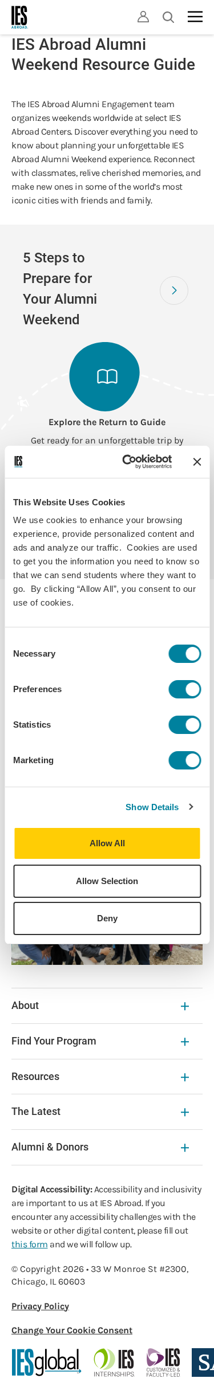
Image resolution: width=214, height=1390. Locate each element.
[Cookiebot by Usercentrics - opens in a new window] (127, 461)
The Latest (35, 1111)
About (25, 1005)
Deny (107, 918)
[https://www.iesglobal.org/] (46, 1362)
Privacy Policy (40, 1306)
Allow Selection (107, 881)
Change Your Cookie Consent (71, 1330)
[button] (174, 290)
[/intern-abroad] (114, 1362)
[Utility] (143, 16)
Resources (35, 1076)
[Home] (20, 17)
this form (29, 1244)
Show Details (152, 807)
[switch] (184, 689)
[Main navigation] (195, 16)
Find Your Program (53, 1041)
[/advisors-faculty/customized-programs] (163, 1362)
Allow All (107, 843)
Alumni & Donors (49, 1147)
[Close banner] (197, 462)
